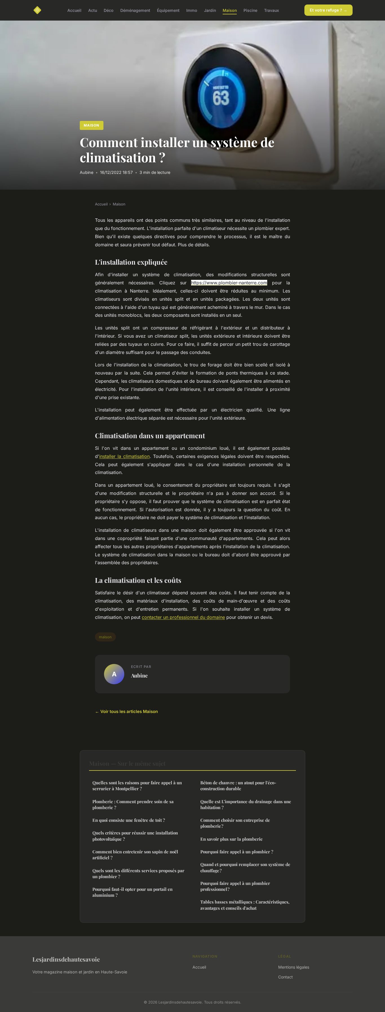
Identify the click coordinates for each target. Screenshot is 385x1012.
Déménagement (135, 10)
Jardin (210, 10)
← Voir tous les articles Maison (126, 711)
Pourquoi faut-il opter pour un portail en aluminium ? (132, 892)
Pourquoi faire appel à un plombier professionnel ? (235, 886)
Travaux (271, 10)
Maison (230, 10)
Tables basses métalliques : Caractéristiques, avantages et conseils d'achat (244, 905)
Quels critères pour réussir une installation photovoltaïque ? (135, 836)
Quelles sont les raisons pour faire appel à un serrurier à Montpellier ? (137, 785)
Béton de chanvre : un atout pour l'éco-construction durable (238, 785)
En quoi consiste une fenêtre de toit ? (128, 820)
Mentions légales (293, 967)
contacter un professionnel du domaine (183, 617)
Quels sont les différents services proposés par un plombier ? (138, 873)
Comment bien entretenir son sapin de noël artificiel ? (135, 854)
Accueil (74, 10)
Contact (285, 977)
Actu (92, 10)
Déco (109, 10)
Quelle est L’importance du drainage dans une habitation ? (245, 804)
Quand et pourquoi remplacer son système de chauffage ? (245, 867)
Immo (191, 10)
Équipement (168, 10)
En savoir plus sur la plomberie (231, 839)
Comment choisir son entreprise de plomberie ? (235, 823)
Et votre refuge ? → (328, 10)
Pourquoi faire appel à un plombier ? (236, 851)
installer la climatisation (124, 456)
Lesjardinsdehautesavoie (66, 959)
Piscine (250, 10)
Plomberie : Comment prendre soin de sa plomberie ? (133, 804)
